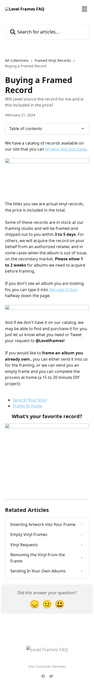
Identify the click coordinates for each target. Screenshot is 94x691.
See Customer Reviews (47, 666)
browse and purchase (65, 149)
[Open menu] (84, 9)
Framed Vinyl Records (53, 60)
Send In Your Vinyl (30, 400)
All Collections (17, 60)
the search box (63, 289)
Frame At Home (27, 406)
